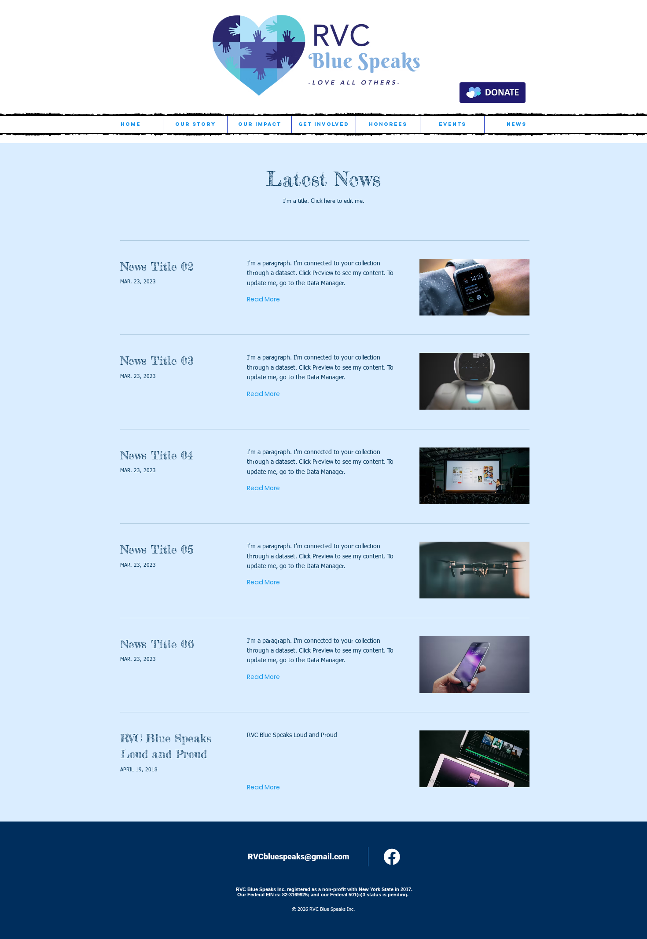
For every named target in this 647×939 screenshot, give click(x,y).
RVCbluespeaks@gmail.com (298, 856)
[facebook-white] (391, 856)
